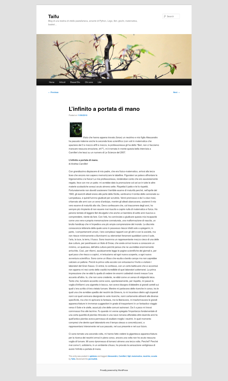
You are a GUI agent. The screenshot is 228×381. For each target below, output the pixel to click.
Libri (99, 82)
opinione (93, 356)
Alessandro (112, 356)
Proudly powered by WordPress (114, 370)
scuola (154, 356)
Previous (53, 92)
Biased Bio (75, 82)
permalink (92, 358)
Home (51, 82)
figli (129, 356)
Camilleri (123, 356)
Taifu (53, 16)
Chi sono (89, 82)
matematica (137, 356)
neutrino (146, 356)
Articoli (62, 82)
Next (176, 92)
